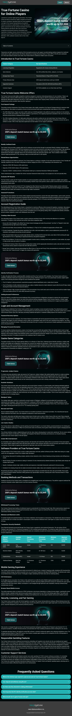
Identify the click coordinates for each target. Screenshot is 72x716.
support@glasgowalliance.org (36, 709)
